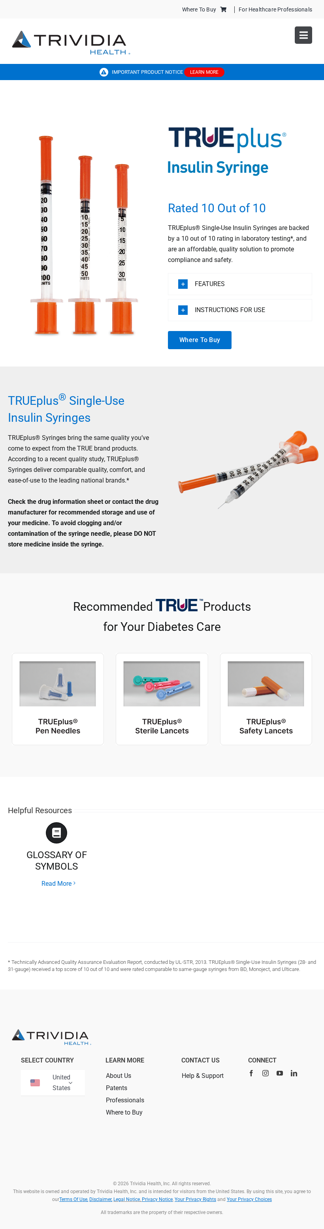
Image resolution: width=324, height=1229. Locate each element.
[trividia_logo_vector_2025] (71, 33)
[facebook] (251, 1073)
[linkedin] (294, 1073)
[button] (240, 284)
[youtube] (280, 1073)
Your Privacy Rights (195, 1199)
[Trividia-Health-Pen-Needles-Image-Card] (162, 656)
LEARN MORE (204, 72)
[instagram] (265, 1073)
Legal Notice (126, 1199)
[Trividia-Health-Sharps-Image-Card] (266, 656)
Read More (56, 883)
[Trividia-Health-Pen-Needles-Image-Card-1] (58, 656)
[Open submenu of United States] (70, 1083)
